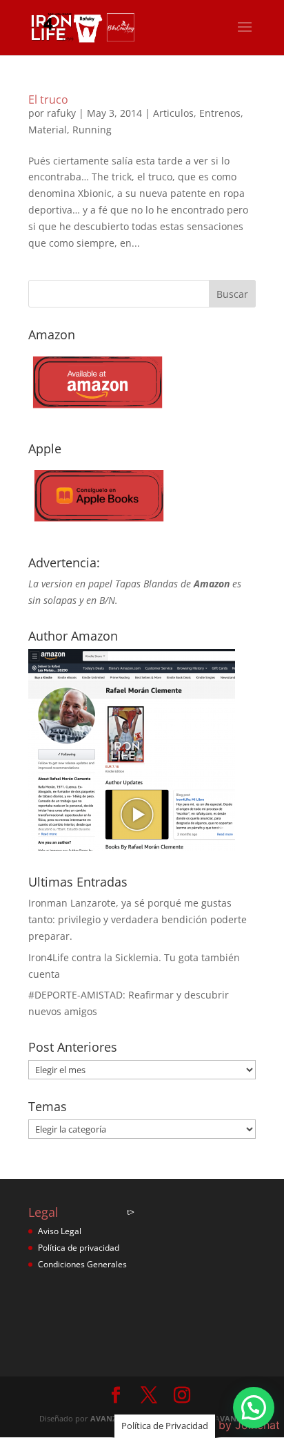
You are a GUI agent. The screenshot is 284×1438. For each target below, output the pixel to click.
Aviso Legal (59, 1231)
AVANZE (105, 1418)
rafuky (61, 113)
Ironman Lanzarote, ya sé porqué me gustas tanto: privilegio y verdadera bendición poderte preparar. (137, 919)
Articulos (173, 113)
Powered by (224, 1425)
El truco (48, 99)
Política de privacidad (78, 1247)
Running (92, 129)
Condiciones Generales (82, 1264)
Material (47, 129)
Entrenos (220, 113)
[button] (253, 1407)
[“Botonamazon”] (97, 412)
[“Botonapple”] (97, 526)
